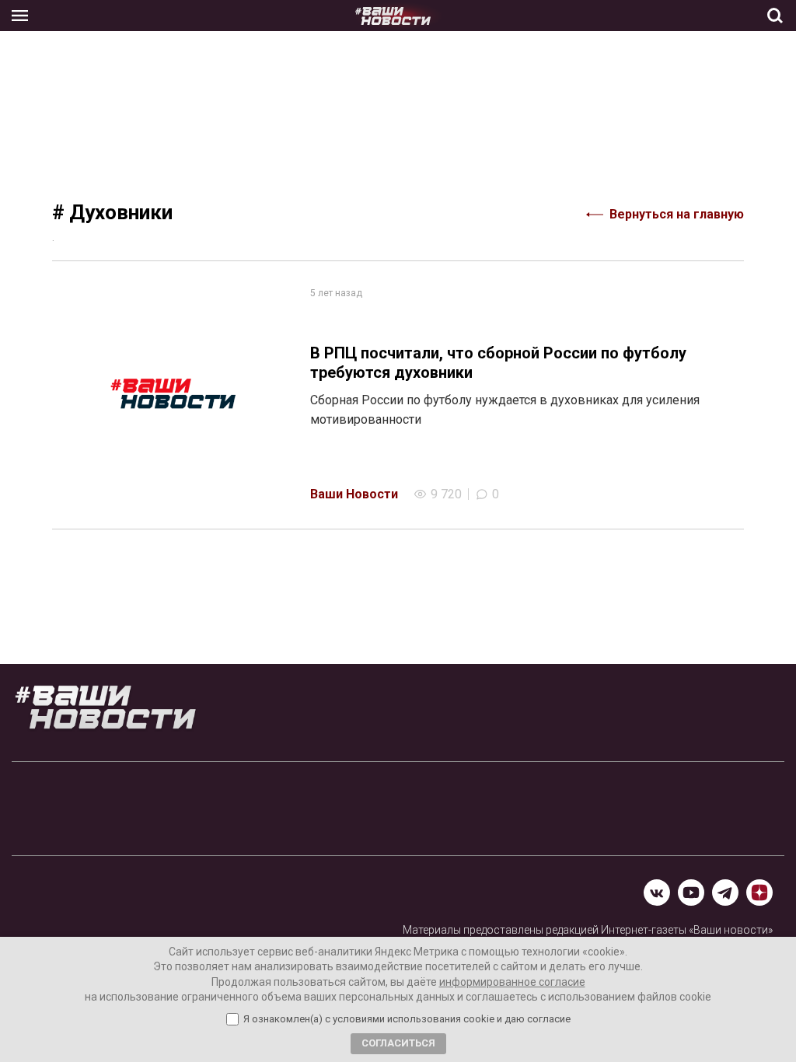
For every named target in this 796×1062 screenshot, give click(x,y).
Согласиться (398, 1043)
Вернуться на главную (676, 214)
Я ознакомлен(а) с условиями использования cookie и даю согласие (407, 1019)
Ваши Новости (354, 494)
